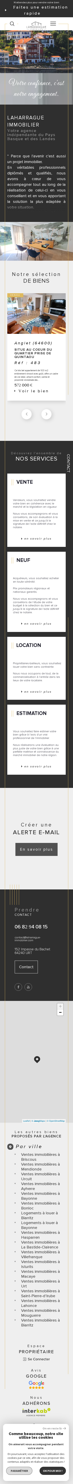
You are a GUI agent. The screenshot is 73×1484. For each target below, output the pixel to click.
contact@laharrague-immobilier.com (28, 939)
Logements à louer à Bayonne (39, 1225)
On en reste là (52, 1428)
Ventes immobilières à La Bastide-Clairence (40, 1245)
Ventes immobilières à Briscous (40, 1157)
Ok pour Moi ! (52, 1471)
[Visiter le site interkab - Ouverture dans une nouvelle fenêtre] (36, 1412)
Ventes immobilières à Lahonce (40, 1303)
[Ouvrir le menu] (53, 23)
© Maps (38, 1120)
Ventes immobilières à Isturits (40, 1264)
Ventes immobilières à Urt (40, 1284)
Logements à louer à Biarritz (39, 1215)
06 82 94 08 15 (31, 926)
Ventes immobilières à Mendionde (40, 1167)
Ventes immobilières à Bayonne (40, 1196)
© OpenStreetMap (56, 1120)
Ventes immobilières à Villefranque (40, 1254)
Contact (68, 463)
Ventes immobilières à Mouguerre (40, 1313)
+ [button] (60, 1006)
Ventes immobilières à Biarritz (40, 1323)
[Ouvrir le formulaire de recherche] (12, 23)
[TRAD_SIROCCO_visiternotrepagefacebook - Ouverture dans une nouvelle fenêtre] (18, 987)
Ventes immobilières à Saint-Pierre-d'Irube (40, 1293)
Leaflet (26, 1120)
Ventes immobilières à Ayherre (40, 1186)
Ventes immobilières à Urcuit (40, 1176)
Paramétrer (19, 1471)
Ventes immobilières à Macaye (40, 1274)
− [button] (60, 1012)
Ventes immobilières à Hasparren (40, 1235)
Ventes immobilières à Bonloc (40, 1206)
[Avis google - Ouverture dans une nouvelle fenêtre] (36, 1385)
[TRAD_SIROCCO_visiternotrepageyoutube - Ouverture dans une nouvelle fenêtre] (28, 987)
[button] (46, 414)
